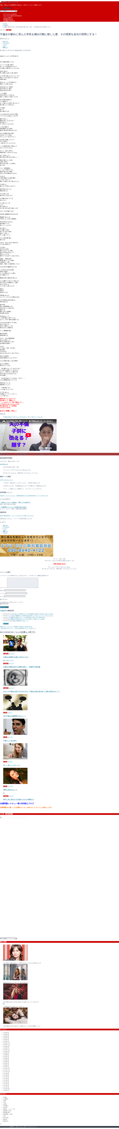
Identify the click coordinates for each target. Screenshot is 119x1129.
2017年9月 (6, 1073)
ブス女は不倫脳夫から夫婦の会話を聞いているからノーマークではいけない (31, 615)
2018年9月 (6, 1053)
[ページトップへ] (0, 1124)
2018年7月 (6, 1056)
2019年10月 (6, 1046)
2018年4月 (6, 1061)
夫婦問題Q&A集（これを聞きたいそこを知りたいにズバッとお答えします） (26, 807)
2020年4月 (6, 1036)
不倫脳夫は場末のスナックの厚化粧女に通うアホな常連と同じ (27, 617)
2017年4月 (6, 1082)
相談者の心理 (7, 1111)
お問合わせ (8, 8)
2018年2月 (6, 1065)
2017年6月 (6, 1078)
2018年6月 (6, 1058)
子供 (4, 1102)
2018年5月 (6, 1060)
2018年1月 (6, 1066)
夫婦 (4, 1100)
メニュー (7, 17)
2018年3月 (6, 1063)
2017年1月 (6, 1087)
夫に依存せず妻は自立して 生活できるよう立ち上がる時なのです (22, 963)
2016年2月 (6, 1090)
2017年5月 (6, 1080)
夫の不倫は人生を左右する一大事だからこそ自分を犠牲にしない (22, 1026)
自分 (4, 1116)
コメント (3, 587)
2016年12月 (6, 1088)
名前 (2, 590)
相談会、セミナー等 (9, 1109)
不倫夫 (5, 1097)
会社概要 (9, 20)
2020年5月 (6, 1034)
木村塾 (8, 19)
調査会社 (5, 1121)
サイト (2, 596)
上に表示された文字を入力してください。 (12, 602)
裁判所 (5, 1119)
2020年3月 (6, 1038)
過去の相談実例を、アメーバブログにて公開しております (17, 515)
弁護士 (5, 1104)
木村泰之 (5, 1105)
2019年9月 (6, 1048)
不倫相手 (3, 610)
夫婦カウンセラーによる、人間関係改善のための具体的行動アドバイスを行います (24, 495)
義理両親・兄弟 (7, 1114)
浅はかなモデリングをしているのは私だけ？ (16, 982)
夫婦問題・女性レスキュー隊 (17, 1126)
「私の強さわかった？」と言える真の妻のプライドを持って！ (18, 628)
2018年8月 (6, 1055)
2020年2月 (6, 1039)
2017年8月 (6, 1075)
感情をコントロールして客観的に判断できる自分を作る (16, 626)
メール (3, 593)
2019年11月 (6, 1044)
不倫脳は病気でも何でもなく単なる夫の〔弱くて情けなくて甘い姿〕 (23, 417)
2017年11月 (6, 1070)
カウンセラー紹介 (12, 15)
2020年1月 (6, 1041)
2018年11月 (6, 1049)
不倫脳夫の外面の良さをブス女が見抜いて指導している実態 (26, 619)
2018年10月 (6, 1051)
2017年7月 (6, 1077)
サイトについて (10, 14)
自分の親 (5, 1117)
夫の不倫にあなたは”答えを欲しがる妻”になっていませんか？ (21, 1002)
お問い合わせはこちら (6, 480)
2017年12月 (6, 1068)
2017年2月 (6, 1085)
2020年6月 (6, 1032)
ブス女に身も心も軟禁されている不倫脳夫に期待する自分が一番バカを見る (31, 614)
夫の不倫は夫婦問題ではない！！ (19, 620)
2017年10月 (6, 1071)
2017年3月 (6, 1083)
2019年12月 (6, 1043)
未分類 (5, 1107)
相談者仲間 (6, 1112)
